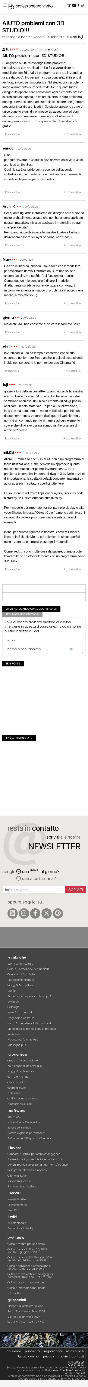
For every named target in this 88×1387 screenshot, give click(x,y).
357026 (52, 49)
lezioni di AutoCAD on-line (24, 1122)
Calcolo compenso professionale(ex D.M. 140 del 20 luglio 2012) (29, 1267)
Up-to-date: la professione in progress (32, 1029)
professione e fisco (19, 1104)
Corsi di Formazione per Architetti (28, 969)
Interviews (13, 1034)
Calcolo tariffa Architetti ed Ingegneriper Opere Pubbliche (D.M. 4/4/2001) (30, 1275)
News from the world (20, 1012)
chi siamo (14, 1351)
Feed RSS (13, 1210)
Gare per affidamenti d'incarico (27, 1170)
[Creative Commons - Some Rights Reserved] (44, 1363)
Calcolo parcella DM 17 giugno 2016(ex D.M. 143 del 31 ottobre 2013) (29, 1259)
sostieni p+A (75, 1351)
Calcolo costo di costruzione (25, 1282)
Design (11, 991)
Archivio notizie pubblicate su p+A (29, 996)
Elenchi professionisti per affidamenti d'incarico (37, 1165)
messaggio (11, 37)
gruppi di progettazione (22, 1060)
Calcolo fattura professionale (26, 1244)
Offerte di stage (17, 1176)
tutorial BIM (14, 1293)
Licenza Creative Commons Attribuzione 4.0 (67, 1371)
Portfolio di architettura (21, 1186)
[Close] (2, 1385)
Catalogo (13, 1007)
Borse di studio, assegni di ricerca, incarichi (34, 1159)
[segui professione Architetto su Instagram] (24, 913)
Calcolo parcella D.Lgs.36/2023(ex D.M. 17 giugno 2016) (27, 1250)
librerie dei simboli (19, 1127)
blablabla (13, 1093)
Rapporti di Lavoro (19, 1181)
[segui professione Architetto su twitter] (46, 913)
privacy (48, 1356)
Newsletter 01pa (17, 1205)
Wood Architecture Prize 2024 (26, 1322)
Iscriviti (75, 889)
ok (71, 649)
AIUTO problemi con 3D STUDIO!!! (34, 55)
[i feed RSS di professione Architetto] (12, 913)
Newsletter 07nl (16, 1199)
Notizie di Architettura (20, 980)
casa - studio (16, 1082)
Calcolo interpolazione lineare (26, 1288)
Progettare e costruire (20, 1018)
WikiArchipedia (16, 1223)
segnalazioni (53, 1351)
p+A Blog (13, 1001)
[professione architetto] (33, 7)
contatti (78, 1356)
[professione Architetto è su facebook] (35, 913)
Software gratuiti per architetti (26, 1133)
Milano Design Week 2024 (23, 1317)
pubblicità (32, 1351)
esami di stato (16, 1087)
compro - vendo (18, 1076)
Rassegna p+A (16, 1045)
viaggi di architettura (20, 1071)
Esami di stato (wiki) (20, 1228)
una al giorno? (41, 871)
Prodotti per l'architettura (22, 1039)
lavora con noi (28, 1356)
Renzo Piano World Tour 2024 (26, 1311)
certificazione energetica (22, 1098)
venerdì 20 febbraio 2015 (53, 37)
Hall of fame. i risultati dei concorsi (29, 1023)
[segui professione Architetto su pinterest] (58, 913)
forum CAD (14, 1117)
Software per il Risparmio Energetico (30, 1138)
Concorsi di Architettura (22, 974)
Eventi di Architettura (20, 963)
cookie (63, 1356)
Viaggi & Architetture (20, 985)
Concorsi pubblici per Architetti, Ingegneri (33, 1154)
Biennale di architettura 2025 (25, 1306)
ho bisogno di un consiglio (24, 1066)
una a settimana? (38, 878)
